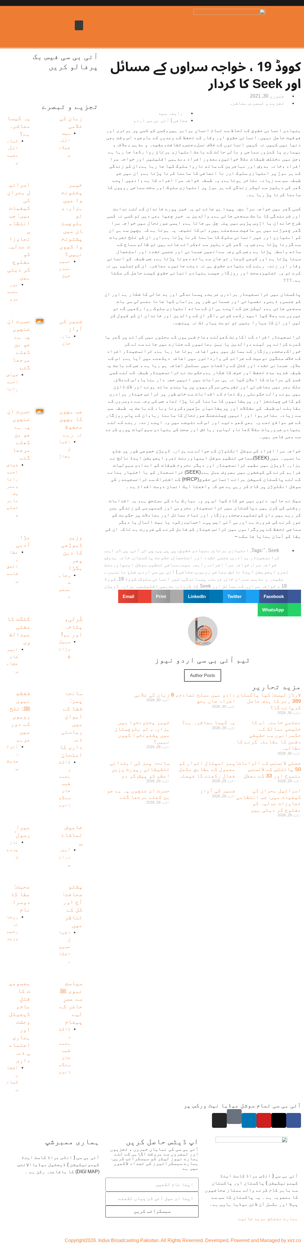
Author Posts (202, 675)
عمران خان (237, 578)
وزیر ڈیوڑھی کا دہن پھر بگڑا (72, 552)
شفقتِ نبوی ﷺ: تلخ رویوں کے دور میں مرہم (20, 716)
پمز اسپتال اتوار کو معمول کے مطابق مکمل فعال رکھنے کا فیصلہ (207, 769)
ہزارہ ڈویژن (119, 586)
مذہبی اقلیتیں (155, 586)
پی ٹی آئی (142, 550)
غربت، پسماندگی (202, 578)
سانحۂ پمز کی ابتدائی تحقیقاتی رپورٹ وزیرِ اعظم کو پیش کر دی (140, 769)
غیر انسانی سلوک (159, 578)
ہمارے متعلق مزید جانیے (268, 1218)
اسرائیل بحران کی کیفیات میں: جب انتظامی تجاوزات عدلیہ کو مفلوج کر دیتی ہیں (268, 800)
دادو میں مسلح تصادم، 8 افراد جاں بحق (203, 698)
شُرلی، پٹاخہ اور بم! (72, 626)
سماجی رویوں (211, 571)
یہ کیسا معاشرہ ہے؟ (208, 722)
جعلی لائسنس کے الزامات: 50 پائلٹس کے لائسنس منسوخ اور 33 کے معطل (268, 769)
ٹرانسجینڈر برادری (255, 557)
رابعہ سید (193, 564)
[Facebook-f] (293, 1120)
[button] (79, 25)
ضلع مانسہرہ (120, 571)
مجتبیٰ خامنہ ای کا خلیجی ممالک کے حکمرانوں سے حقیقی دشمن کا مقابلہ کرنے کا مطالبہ (268, 735)
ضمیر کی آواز (217, 791)
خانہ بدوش (117, 557)
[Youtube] (263, 1120)
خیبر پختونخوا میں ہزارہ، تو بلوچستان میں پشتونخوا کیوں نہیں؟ (142, 732)
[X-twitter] (278, 1120)
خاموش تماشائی (72, 835)
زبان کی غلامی (152, 695)
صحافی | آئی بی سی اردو (166, 571)
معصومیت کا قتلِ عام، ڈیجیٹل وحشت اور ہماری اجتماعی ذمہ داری (19, 1021)
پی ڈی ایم (117, 550)
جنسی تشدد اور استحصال (200, 557)
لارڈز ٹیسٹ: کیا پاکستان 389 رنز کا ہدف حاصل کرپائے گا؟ (268, 701)
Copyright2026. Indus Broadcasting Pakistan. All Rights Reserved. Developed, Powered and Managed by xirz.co (183, 1240)
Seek (273, 550)
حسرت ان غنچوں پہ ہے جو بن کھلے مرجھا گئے (138, 794)
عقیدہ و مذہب (268, 578)
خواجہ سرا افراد (229, 564)
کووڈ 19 (127, 578)
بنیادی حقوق (194, 550)
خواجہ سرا (264, 564)
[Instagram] (219, 1120)
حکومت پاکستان (151, 557)
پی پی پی (166, 550)
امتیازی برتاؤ (230, 550)
